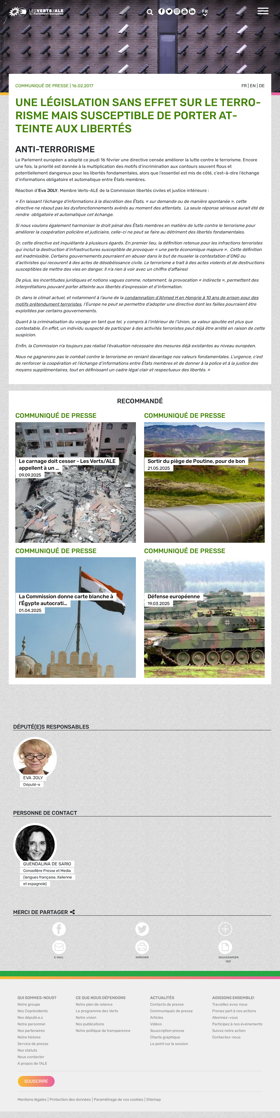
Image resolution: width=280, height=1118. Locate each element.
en (253, 85)
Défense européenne (174, 597)
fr (244, 85)
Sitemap (153, 1099)
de (262, 85)
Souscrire (36, 1081)
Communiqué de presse (42, 85)
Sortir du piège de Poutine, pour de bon (196, 461)
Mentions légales (32, 1099)
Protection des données (70, 1099)
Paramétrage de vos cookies (118, 1099)
